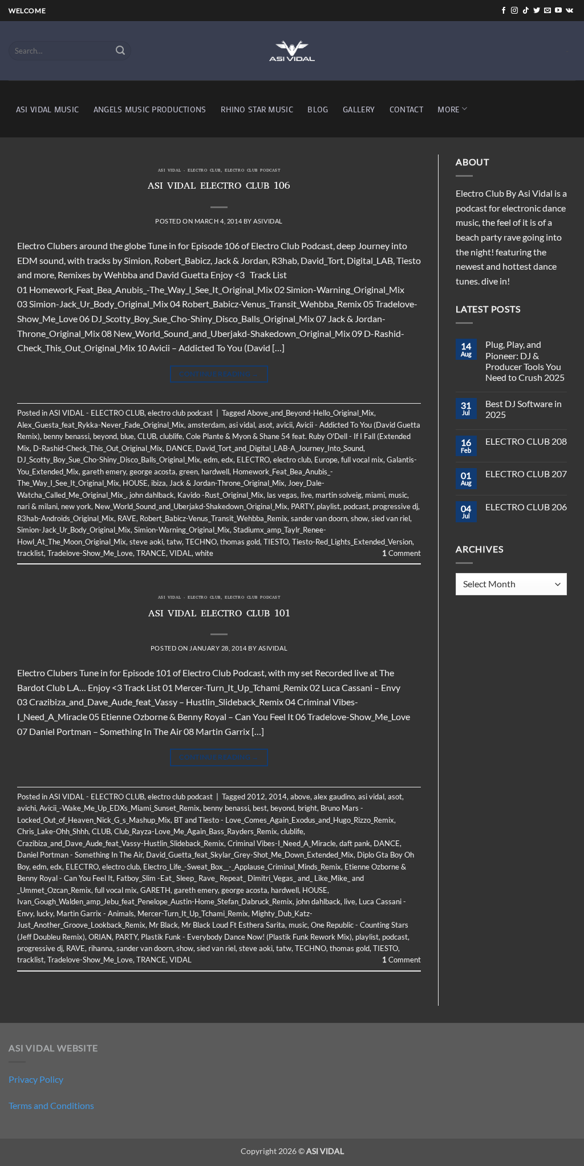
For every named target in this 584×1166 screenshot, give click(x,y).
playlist (328, 506)
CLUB (146, 436)
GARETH (155, 890)
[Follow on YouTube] (558, 11)
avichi (26, 807)
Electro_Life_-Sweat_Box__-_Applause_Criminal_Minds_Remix (242, 866)
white (204, 553)
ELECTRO (253, 459)
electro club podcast (252, 171)
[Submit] (121, 50)
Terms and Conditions (51, 1105)
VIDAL (180, 553)
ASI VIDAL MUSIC (47, 109)
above (300, 796)
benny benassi (66, 436)
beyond (105, 436)
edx (227, 459)
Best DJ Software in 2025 (523, 409)
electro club (292, 459)
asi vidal (242, 424)
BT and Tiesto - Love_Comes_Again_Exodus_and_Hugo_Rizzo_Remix (284, 819)
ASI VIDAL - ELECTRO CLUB (189, 171)
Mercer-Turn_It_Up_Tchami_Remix (192, 913)
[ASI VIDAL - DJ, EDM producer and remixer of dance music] (292, 50)
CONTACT (406, 109)
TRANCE (151, 553)
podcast (356, 506)
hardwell (215, 471)
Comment (401, 553)
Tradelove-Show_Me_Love (90, 553)
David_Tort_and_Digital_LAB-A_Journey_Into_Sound (279, 448)
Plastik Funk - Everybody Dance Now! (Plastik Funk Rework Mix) (246, 936)
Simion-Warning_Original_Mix (182, 529)
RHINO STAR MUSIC (257, 109)
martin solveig (338, 494)
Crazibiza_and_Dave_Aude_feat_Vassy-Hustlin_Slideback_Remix (120, 843)
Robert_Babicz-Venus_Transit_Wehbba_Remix (213, 518)
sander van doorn (319, 518)
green (188, 471)
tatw (174, 541)
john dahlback (151, 494)
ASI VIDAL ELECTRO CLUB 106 (219, 187)
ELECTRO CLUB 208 (526, 441)
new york (76, 506)
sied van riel (390, 518)
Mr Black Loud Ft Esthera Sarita (233, 924)
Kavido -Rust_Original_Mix (220, 494)
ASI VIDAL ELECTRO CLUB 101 (219, 615)
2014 (278, 796)
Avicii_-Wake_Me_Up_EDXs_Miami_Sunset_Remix (119, 807)
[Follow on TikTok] (525, 11)
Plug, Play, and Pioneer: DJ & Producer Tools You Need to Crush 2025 (525, 361)
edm (211, 459)
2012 (256, 796)
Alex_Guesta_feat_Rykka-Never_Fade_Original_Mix (100, 424)
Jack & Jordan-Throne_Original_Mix (227, 482)
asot (265, 424)
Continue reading (219, 373)
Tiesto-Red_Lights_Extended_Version (352, 541)
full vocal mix (362, 459)
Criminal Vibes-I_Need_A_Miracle (282, 843)
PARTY (302, 506)
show (359, 518)
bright (307, 807)
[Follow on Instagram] (514, 11)
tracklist (30, 553)
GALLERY (359, 109)
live (306, 494)
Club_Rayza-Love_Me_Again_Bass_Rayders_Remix (195, 831)
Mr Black (163, 924)
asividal (267, 221)
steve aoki (146, 541)
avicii (284, 424)
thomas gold (240, 541)
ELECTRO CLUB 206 (526, 506)
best (260, 807)
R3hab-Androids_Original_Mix (65, 518)
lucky (44, 913)
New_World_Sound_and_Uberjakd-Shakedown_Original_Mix (191, 506)
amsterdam (206, 424)
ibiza (158, 482)
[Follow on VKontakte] (569, 11)
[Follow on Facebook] (503, 11)
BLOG (317, 109)
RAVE (126, 518)
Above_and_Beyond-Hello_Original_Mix (310, 412)
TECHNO (201, 541)
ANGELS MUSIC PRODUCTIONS (150, 109)
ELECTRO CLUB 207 (526, 473)
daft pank (354, 843)
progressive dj (395, 506)
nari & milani (37, 506)
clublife (171, 436)
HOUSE (135, 482)
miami (375, 494)
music (397, 494)
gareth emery (104, 471)
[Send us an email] (547, 11)
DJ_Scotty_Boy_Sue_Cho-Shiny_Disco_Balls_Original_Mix (108, 459)
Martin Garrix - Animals (95, 913)
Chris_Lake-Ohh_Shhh (52, 831)
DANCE (179, 448)
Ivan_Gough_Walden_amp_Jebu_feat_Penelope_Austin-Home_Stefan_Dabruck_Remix (155, 901)
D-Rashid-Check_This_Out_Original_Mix (98, 448)
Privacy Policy (36, 1079)
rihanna (100, 948)
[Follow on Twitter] (536, 11)
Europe (326, 459)
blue (127, 436)
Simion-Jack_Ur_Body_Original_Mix (74, 529)
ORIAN (100, 936)
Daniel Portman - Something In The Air (80, 854)
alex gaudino (334, 796)
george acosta (152, 471)
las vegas (282, 494)
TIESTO (276, 541)
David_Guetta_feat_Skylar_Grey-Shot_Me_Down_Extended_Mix (250, 854)
